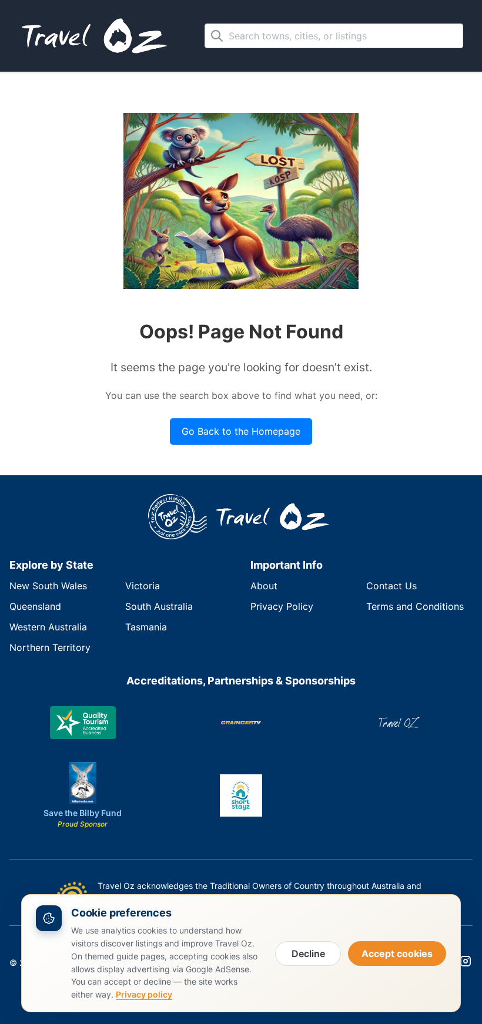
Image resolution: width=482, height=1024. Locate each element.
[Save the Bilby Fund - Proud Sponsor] (82, 783)
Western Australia (48, 627)
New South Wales (48, 586)
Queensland (35, 606)
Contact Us (391, 586)
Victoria (142, 586)
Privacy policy (144, 994)
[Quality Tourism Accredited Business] (83, 722)
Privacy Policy (281, 606)
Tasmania (146, 627)
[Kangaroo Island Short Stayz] (241, 795)
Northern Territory (50, 647)
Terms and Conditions (415, 606)
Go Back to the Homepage (241, 431)
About (263, 586)
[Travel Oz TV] (399, 722)
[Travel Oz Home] (275, 517)
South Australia (159, 606)
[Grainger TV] (241, 722)
